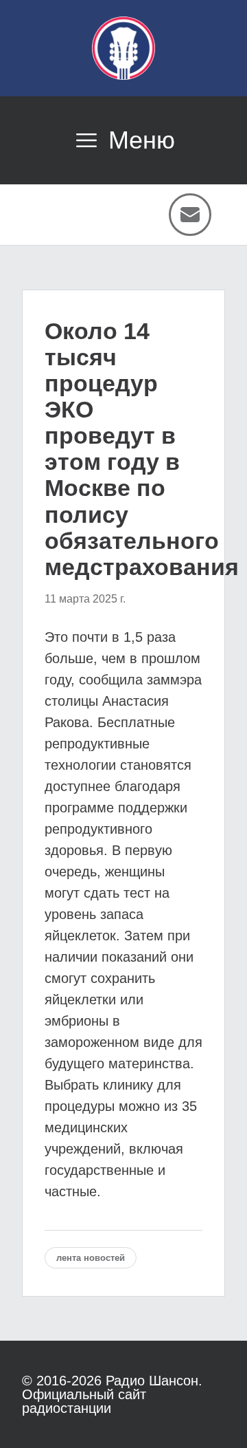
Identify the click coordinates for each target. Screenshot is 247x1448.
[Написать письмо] (190, 214)
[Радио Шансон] (123, 48)
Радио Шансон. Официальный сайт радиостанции (112, 1394)
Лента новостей (90, 1258)
